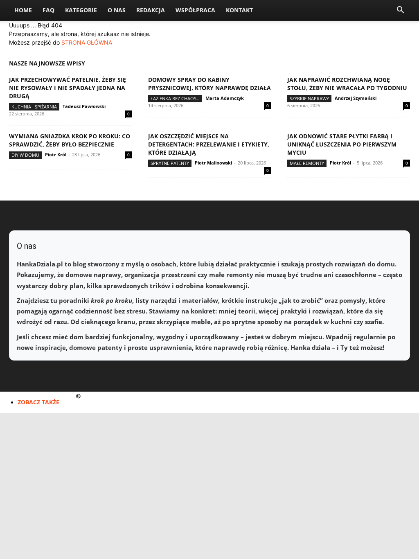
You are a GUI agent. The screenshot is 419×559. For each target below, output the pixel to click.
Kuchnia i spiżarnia (34, 107)
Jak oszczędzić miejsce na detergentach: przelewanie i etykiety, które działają (208, 144)
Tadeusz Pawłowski (84, 106)
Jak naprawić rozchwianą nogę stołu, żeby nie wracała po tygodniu (347, 84)
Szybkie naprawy (309, 98)
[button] (400, 11)
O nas (117, 10)
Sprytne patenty (170, 163)
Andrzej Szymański (355, 98)
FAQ (48, 10)
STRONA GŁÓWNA (86, 42)
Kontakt (239, 10)
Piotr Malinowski (213, 163)
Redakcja (150, 10)
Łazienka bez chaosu (175, 98)
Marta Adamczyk (224, 98)
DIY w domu (25, 155)
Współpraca (195, 10)
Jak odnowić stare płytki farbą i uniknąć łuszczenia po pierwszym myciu (341, 144)
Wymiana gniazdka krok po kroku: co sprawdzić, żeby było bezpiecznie (69, 140)
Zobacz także (38, 402)
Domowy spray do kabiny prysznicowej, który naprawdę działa (209, 84)
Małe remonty (307, 163)
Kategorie (81, 10)
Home (23, 10)
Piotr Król (55, 154)
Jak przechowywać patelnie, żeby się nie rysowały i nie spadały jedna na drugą (67, 88)
